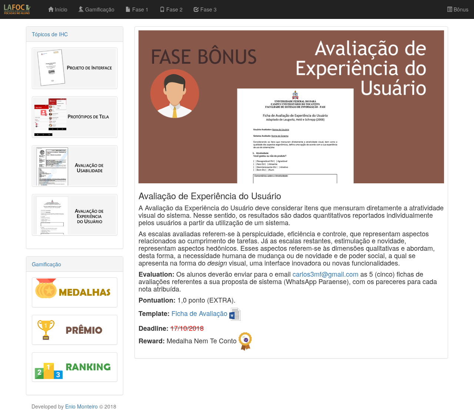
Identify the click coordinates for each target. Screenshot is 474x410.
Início (60, 9)
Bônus (460, 9)
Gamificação (99, 9)
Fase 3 (208, 9)
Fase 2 (174, 9)
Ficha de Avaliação (200, 313)
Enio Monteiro (81, 406)
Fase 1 (139, 9)
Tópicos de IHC (50, 34)
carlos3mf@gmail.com (325, 274)
